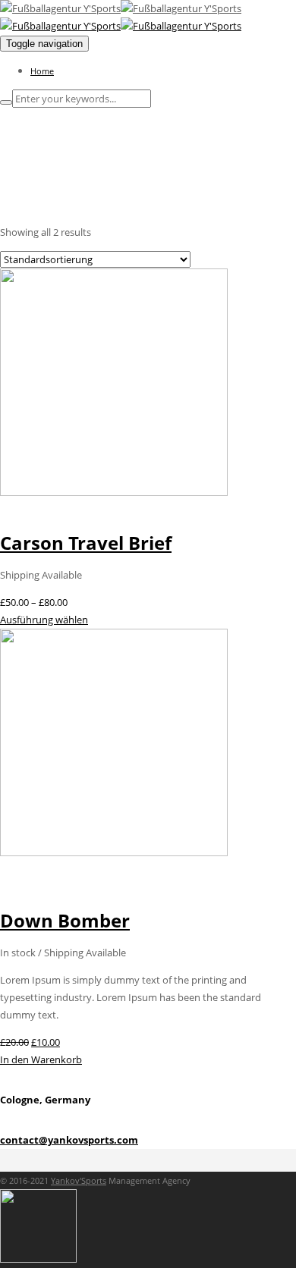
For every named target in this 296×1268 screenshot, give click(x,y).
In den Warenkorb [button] (41, 1059)
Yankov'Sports (78, 1180)
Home (42, 71)
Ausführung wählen (44, 619)
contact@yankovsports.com (69, 1140)
